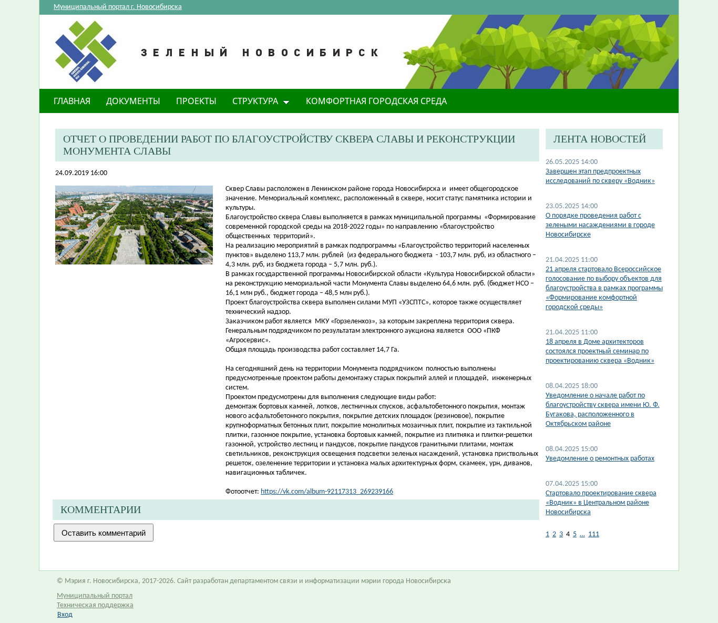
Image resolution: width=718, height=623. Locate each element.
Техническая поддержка (95, 605)
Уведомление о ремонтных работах (600, 459)
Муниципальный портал (94, 596)
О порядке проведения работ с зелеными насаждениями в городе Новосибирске (600, 225)
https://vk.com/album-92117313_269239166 (327, 492)
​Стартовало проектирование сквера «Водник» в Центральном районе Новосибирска (601, 502)
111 (593, 534)
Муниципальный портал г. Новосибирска (118, 7)
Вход (65, 615)
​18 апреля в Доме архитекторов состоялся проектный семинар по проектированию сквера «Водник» (600, 351)
